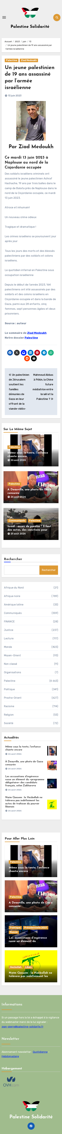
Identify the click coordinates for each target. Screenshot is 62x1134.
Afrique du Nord (14, 587)
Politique (9, 689)
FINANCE (9, 621)
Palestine (11, 60)
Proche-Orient (13, 697)
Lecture (9, 638)
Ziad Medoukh (29, 60)
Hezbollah (15, 967)
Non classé (10, 663)
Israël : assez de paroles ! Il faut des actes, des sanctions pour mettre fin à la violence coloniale (30, 530)
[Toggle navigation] (4, 17)
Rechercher (13, 559)
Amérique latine (14, 604)
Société (8, 723)
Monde (8, 646)
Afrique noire (12, 596)
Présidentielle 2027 (35, 927)
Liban (28, 967)
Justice (8, 630)
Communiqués (17, 520)
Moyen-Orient (12, 655)
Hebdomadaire (10, 1056)
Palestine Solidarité (30, 27)
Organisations (12, 672)
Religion (9, 714)
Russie (14, 932)
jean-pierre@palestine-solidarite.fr (22, 1026)
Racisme (9, 706)
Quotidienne (40, 1051)
